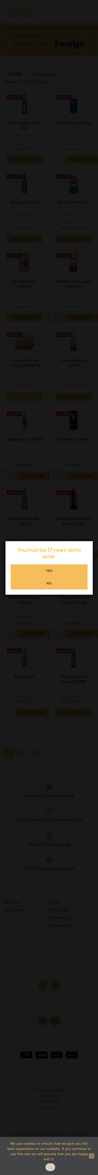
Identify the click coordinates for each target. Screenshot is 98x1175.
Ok (50, 1167)
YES (49, 571)
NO (49, 583)
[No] (91, 1156)
